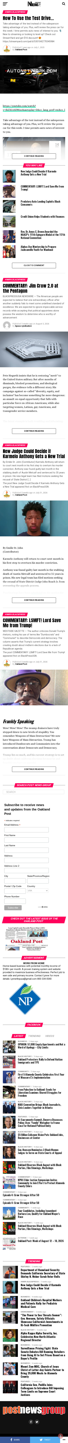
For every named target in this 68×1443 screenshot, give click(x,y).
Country (31, 886)
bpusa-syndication (23, 326)
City (6, 876)
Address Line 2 (11, 866)
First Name (9, 835)
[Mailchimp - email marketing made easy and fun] (42, 907)
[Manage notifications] (60, 1436)
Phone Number (11, 896)
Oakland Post (21, 50)
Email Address (12, 825)
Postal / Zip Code (13, 886)
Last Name (9, 845)
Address (8, 855)
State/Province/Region (37, 876)
